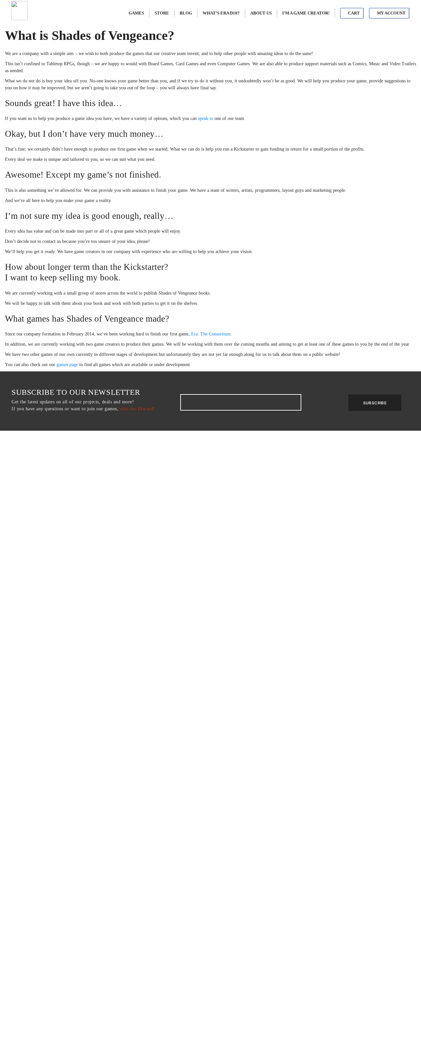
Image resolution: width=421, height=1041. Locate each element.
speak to (205, 118)
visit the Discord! (137, 408)
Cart (353, 13)
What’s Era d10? (221, 13)
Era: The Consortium (211, 334)
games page (67, 364)
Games (136, 13)
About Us (261, 13)
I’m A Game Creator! (306, 13)
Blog (186, 13)
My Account (391, 13)
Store (162, 13)
